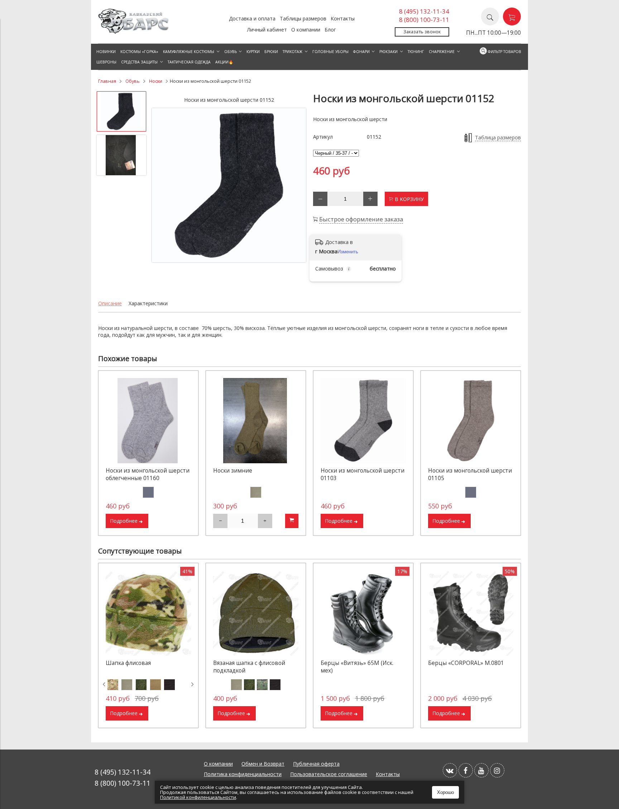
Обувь (132, 81)
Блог (330, 29)
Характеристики (148, 303)
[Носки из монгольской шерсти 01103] (363, 420)
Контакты (343, 18)
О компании (305, 29)
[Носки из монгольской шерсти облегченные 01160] (148, 420)
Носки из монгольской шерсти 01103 (362, 474)
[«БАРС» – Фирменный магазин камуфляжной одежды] (134, 31)
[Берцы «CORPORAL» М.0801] (470, 613)
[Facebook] (466, 770)
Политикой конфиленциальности (198, 797)
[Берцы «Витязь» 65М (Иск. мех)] (363, 613)
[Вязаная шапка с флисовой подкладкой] (255, 613)
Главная (107, 81)
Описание (110, 303)
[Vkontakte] (450, 770)
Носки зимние (232, 470)
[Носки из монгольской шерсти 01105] (470, 420)
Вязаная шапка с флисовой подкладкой (249, 666)
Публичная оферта (316, 763)
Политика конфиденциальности (243, 774)
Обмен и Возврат (262, 763)
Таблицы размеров (303, 18)
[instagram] (497, 770)
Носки (155, 81)
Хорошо (445, 792)
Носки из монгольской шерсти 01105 (470, 474)
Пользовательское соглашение (328, 774)
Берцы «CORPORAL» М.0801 (466, 663)
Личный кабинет (267, 29)
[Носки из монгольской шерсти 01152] (229, 185)
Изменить (347, 251)
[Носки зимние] (255, 420)
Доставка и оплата (252, 18)
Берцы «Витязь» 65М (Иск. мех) (357, 666)
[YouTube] (481, 770)
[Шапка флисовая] (148, 613)
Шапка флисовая (128, 663)
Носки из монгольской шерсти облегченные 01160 (147, 474)
